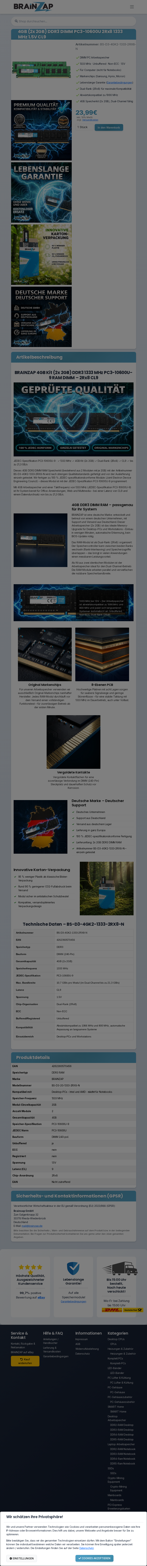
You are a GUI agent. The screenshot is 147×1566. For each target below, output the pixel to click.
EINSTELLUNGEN (23, 1558)
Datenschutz (86, 1548)
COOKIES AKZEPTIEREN (96, 1558)
